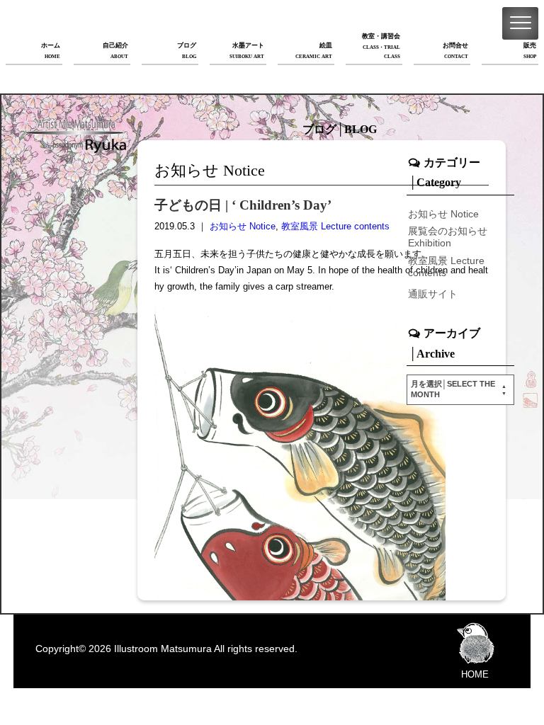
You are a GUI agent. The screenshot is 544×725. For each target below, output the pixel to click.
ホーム (50, 50)
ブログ (186, 50)
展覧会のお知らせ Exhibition (447, 237)
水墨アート (247, 50)
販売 (529, 50)
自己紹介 (115, 50)
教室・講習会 (381, 46)
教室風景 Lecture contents (335, 226)
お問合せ (455, 50)
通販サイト (433, 293)
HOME (475, 674)
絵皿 (313, 50)
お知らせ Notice (243, 226)
